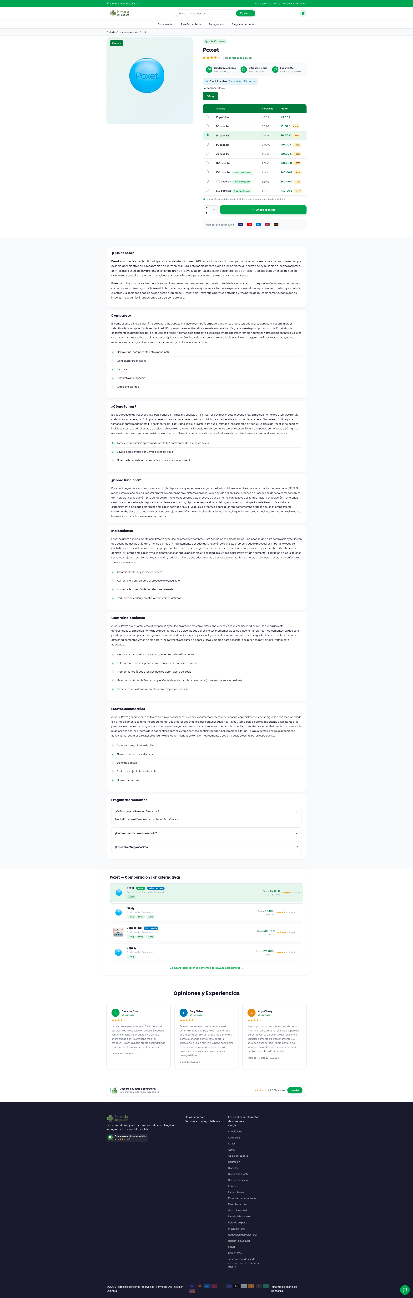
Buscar (247, 13)
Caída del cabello (238, 1155)
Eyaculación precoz (239, 1204)
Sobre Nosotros (166, 24)
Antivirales (234, 1137)
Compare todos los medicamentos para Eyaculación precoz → (206, 967)
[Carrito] (303, 13)
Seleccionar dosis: (214, 88)
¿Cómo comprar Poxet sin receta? (136, 833)
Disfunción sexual (238, 1179)
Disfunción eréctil (238, 1173)
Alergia (232, 1125)
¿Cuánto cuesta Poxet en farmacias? (137, 811)
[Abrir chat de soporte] (405, 1290)
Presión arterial (236, 1228)
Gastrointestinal (237, 1210)
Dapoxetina (235, 81)
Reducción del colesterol (242, 1234)
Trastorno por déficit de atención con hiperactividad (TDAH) (244, 1263)
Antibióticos (235, 1131)
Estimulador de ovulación (242, 1198)
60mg (210, 96)
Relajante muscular (239, 1240)
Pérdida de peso (237, 1222)
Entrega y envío (217, 24)
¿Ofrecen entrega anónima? (132, 847)
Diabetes (233, 1167)
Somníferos (235, 1252)
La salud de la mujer (239, 1216)
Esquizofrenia (236, 1192)
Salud (231, 1246)
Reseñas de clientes (191, 24)
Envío (277, 3)
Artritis (232, 1143)
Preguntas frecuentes (295, 3)
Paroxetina (250, 81)
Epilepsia (233, 1185)
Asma (231, 1149)
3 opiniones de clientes (239, 57)
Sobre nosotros (263, 3)
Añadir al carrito (266, 209)
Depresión (234, 1161)
